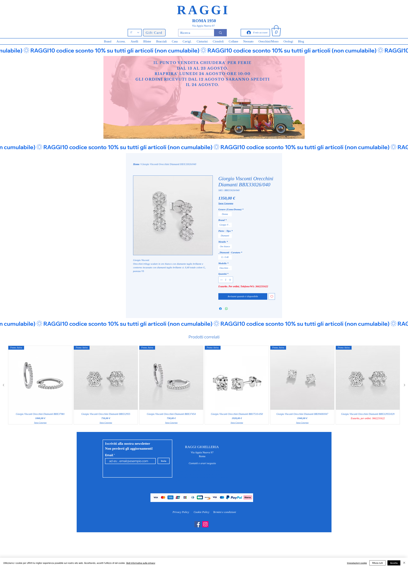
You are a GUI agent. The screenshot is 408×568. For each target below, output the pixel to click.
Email (109, 455)
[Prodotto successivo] (404, 385)
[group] (204, 385)
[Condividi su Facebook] (220, 309)
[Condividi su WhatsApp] (226, 309)
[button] (276, 30)
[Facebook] (197, 524)
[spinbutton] (225, 280)
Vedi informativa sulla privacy (140, 562)
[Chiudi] (404, 562)
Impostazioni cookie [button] (357, 562)
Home (136, 164)
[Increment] (230, 280)
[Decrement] (221, 280)
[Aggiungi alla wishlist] (272, 296)
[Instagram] (205, 524)
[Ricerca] (220, 32)
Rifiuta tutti (377, 562)
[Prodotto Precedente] (3, 385)
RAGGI (203, 10)
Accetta (394, 562)
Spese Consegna (225, 203)
